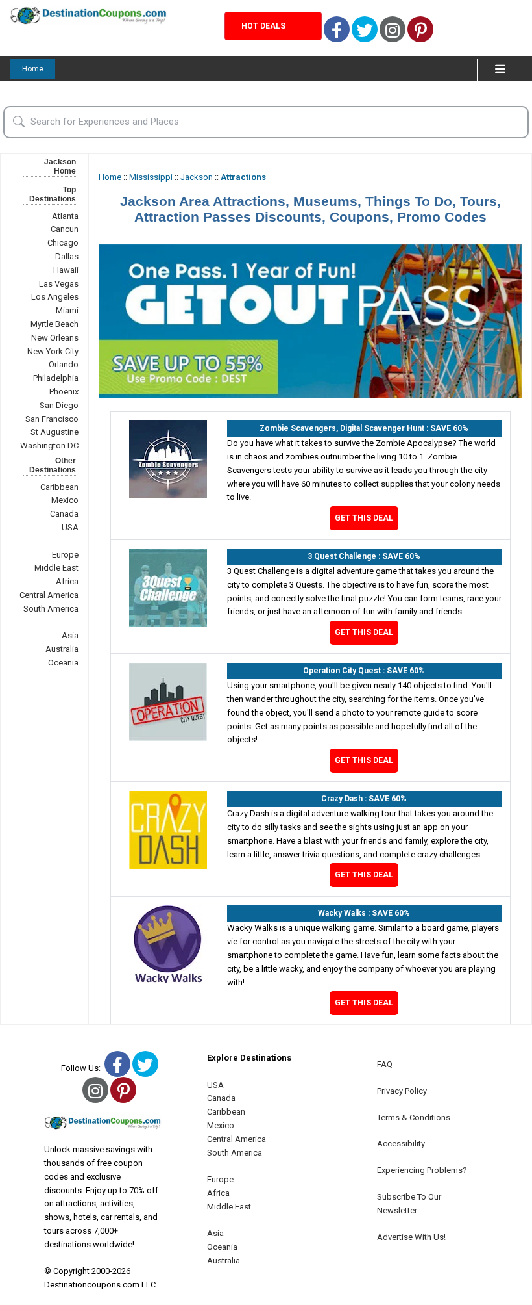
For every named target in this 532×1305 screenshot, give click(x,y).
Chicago (63, 243)
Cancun (65, 229)
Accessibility (401, 1143)
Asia (70, 635)
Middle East (56, 568)
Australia (62, 649)
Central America (49, 595)
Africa (67, 581)
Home (32, 68)
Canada (64, 514)
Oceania (63, 662)
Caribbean (59, 487)
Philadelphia (56, 378)
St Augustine (54, 432)
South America (51, 609)
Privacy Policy (402, 1091)
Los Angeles (55, 297)
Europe (65, 555)
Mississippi (151, 177)
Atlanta (65, 216)
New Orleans (55, 337)
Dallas (67, 256)
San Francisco (52, 419)
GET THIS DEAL (364, 518)
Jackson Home (60, 166)
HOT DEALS (263, 26)
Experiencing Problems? (422, 1170)
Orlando (64, 364)
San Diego (59, 405)
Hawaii (66, 270)
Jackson (196, 177)
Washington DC (49, 445)
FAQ (385, 1064)
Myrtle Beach (54, 324)
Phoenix (64, 391)
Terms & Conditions (413, 1117)
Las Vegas (59, 284)
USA (70, 527)
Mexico (65, 500)
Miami (67, 310)
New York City (53, 351)
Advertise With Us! (411, 1237)
